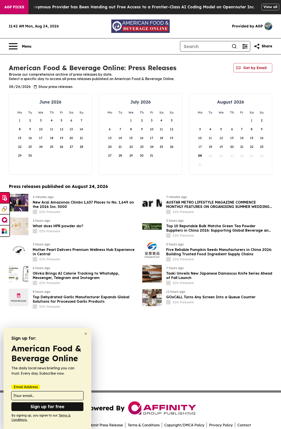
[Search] (234, 46)
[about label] (35, 212)
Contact (244, 425)
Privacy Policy (221, 425)
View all (270, 7)
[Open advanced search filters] (245, 46)
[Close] (86, 334)
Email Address (26, 387)
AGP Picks (14, 7)
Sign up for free (47, 406)
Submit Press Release (105, 425)
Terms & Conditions (144, 425)
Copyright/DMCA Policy (184, 425)
